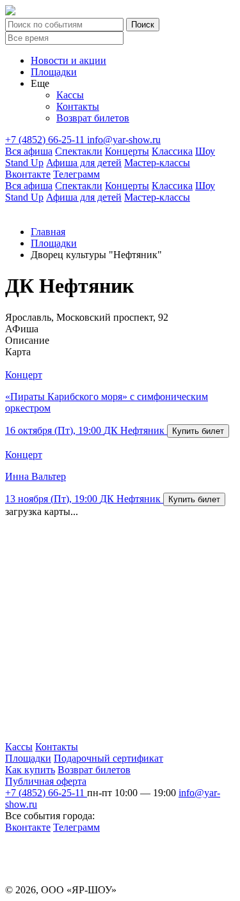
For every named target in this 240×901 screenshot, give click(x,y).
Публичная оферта (45, 781)
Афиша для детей (84, 162)
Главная (48, 231)
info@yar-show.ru (124, 139)
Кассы (70, 94)
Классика (172, 151)
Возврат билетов (92, 117)
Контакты (77, 106)
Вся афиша (28, 151)
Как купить (30, 769)
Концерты (127, 151)
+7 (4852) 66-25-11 (46, 139)
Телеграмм (76, 174)
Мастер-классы (157, 162)
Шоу (205, 151)
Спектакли (78, 151)
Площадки (54, 71)
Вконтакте (28, 174)
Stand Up (24, 162)
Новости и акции (68, 60)
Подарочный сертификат (108, 758)
